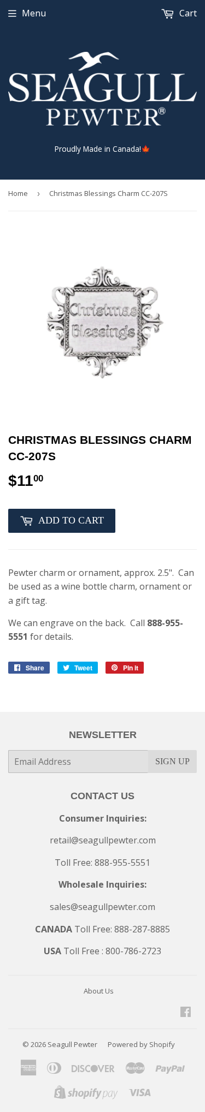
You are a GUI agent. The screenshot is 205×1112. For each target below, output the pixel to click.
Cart (187, 13)
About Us (99, 991)
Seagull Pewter (72, 1044)
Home (18, 193)
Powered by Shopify (141, 1044)
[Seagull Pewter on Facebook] (185, 1013)
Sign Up (172, 761)
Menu (34, 13)
